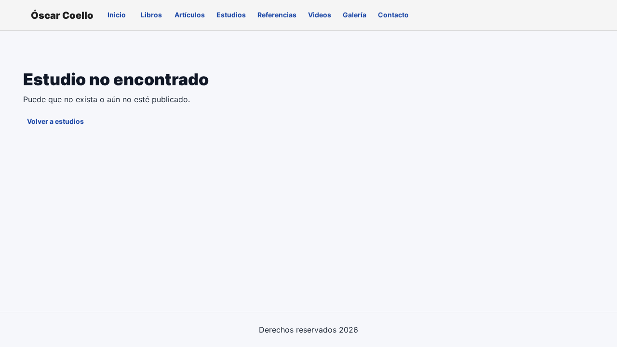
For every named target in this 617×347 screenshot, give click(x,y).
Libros (151, 15)
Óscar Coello (62, 15)
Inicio (116, 15)
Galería (354, 15)
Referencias (276, 15)
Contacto (393, 15)
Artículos (189, 15)
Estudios (231, 15)
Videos (319, 15)
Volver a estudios (55, 121)
